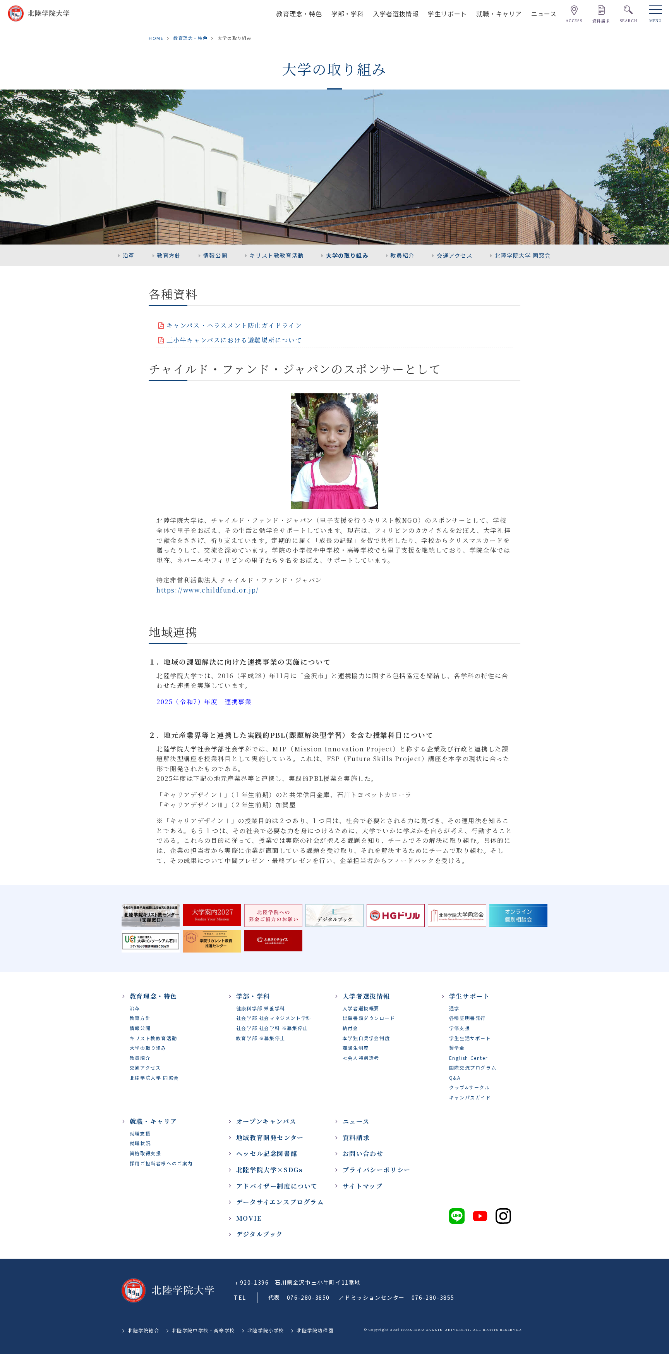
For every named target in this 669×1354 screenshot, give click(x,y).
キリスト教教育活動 (276, 255)
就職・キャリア (499, 13)
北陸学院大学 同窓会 (523, 255)
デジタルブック (259, 1234)
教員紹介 (402, 255)
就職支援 (140, 1133)
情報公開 (215, 255)
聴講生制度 (356, 1047)
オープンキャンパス (266, 1121)
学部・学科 (347, 13)
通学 (454, 1008)
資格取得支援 (145, 1153)
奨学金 (457, 1047)
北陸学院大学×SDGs (269, 1169)
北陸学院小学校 (265, 1330)
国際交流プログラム (472, 1067)
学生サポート (447, 13)
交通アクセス (454, 255)
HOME (156, 38)
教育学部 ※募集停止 (260, 1038)
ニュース (544, 13)
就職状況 (140, 1143)
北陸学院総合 (144, 1330)
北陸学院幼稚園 (315, 1330)
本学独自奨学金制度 (366, 1038)
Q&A (455, 1077)
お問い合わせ (363, 1153)
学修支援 (459, 1028)
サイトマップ (363, 1186)
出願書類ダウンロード (369, 1018)
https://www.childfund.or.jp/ (207, 590)
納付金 (351, 1028)
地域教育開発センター (270, 1137)
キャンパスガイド (470, 1097)
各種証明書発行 (467, 1018)
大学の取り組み (347, 255)
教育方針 (169, 255)
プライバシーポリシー (377, 1169)
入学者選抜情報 (396, 13)
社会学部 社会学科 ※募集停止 (272, 1028)
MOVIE (249, 1218)
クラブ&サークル (469, 1087)
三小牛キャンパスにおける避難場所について (234, 340)
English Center (468, 1057)
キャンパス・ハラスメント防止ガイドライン (234, 325)
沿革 (129, 255)
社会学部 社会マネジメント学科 (274, 1018)
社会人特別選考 (361, 1057)
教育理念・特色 (299, 13)
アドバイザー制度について (277, 1186)
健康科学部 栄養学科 (260, 1008)
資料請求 (356, 1137)
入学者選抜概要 (361, 1008)
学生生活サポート (470, 1038)
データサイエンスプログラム (280, 1201)
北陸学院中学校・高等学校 (203, 1330)
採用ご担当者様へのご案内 (161, 1163)
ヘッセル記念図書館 (266, 1153)
